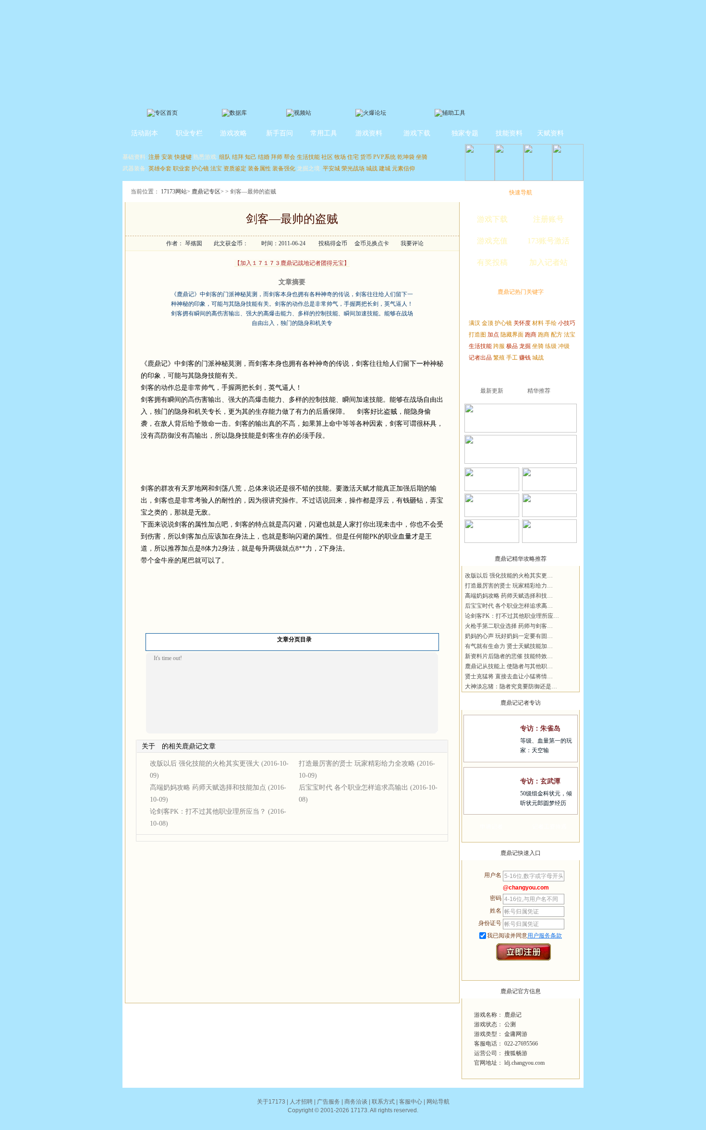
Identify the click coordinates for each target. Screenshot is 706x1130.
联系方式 (383, 1101)
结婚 (263, 157)
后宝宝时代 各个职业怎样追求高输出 (353, 787)
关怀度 (522, 323)
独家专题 (464, 133)
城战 (371, 168)
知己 (250, 157)
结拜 (237, 157)
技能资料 (509, 133)
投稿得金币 (332, 243)
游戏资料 (368, 133)
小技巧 (566, 323)
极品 (512, 346)
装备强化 (283, 168)
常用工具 (323, 133)
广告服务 (328, 1101)
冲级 (564, 346)
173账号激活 (548, 241)
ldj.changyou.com (524, 1062)
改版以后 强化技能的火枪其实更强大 (204, 763)
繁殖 (499, 357)
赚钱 (525, 357)
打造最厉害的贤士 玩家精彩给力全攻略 (357, 763)
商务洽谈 (355, 1101)
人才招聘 (301, 1101)
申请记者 (491, 826)
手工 (512, 357)
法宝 (216, 168)
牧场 (340, 157)
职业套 (181, 168)
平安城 (331, 168)
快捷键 (183, 157)
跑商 (530, 334)
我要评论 (412, 243)
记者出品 (480, 357)
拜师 (276, 157)
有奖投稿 (492, 262)
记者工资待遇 (549, 826)
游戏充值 (492, 241)
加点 (493, 334)
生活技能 (308, 157)
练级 (551, 346)
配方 (556, 334)
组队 (225, 157)
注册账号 (548, 219)
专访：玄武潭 (540, 781)
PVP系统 (384, 157)
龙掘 (525, 346)
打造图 (477, 334)
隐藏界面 (511, 334)
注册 (154, 157)
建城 (384, 168)
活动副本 (144, 133)
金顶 (487, 323)
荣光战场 (353, 168)
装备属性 (259, 168)
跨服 (499, 346)
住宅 (353, 157)
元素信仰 (403, 168)
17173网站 (174, 191)
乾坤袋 (405, 157)
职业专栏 (189, 133)
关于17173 (271, 1101)
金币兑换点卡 (371, 243)
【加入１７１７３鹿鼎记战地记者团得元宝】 (292, 263)
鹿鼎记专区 (206, 191)
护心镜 (200, 168)
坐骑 (421, 157)
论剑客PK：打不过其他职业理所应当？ (208, 811)
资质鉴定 (234, 168)
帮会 (289, 157)
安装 (167, 157)
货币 (366, 157)
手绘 (551, 323)
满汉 (474, 323)
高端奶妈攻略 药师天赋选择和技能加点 (208, 787)
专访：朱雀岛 (540, 728)
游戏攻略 (233, 133)
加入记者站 (548, 262)
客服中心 (410, 1101)
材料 (538, 323)
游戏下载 (416, 133)
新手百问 (279, 133)
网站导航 (438, 1101)
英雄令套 (159, 168)
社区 (327, 157)
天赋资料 (550, 133)
